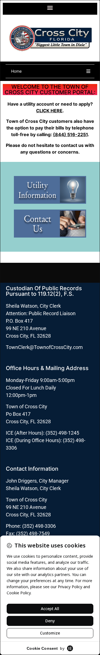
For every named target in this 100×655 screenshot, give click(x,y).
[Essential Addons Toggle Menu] (88, 71)
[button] (50, 7)
